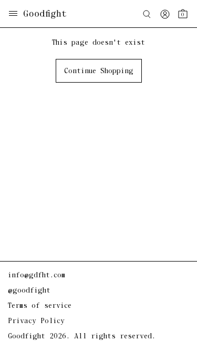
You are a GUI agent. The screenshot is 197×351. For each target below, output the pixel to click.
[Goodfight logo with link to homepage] (50, 14)
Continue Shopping (98, 71)
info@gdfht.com (36, 275)
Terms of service (39, 306)
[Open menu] (13, 14)
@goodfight (29, 291)
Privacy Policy (36, 321)
